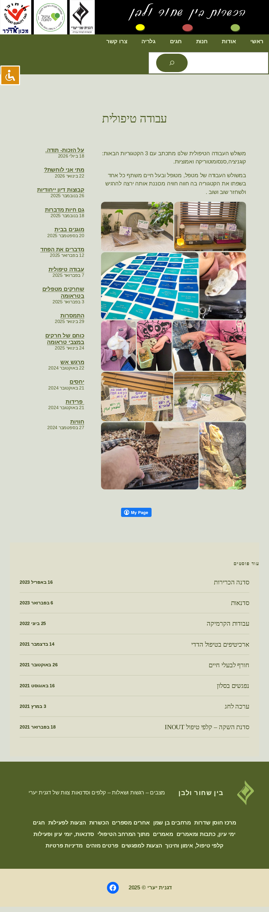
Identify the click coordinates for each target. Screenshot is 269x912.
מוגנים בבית (69, 229)
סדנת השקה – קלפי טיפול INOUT (207, 727)
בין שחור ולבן (201, 792)
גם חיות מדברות (64, 210)
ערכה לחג (237, 706)
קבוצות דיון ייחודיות (60, 190)
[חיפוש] (172, 63)
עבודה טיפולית (134, 118)
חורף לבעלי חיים (229, 665)
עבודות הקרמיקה (228, 623)
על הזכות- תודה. (64, 150)
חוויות (77, 422)
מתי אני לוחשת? (64, 170)
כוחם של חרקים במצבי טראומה (64, 338)
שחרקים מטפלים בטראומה (63, 292)
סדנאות (240, 602)
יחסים (77, 382)
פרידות (75, 402)
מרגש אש (72, 362)
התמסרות (72, 316)
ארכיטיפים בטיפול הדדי (220, 644)
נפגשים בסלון (233, 685)
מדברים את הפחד (62, 249)
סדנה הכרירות (231, 582)
